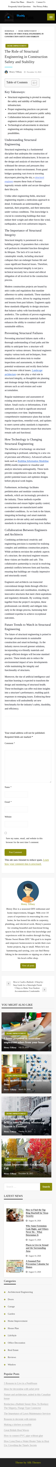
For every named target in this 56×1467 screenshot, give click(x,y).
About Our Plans (17, 2)
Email (8, 802)
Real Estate (13, 1350)
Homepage (9, 31)
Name (8, 787)
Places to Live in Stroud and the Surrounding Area (37, 1248)
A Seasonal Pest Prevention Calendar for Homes (37, 1264)
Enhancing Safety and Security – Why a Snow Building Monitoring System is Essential (24, 1122)
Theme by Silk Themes (28, 1462)
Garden (11, 1314)
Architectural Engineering (20, 1292)
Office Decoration (16, 1343)
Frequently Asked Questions (19, 6)
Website (8, 817)
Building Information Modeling (33, 461)
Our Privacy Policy (40, 6)
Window (12, 1364)
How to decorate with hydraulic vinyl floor (26, 1082)
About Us (30, 2)
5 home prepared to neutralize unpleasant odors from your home (24, 1040)
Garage (11, 1306)
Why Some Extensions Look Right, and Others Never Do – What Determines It (37, 1230)
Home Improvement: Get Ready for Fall (25, 1166)
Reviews (12, 1357)
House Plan (13, 1328)
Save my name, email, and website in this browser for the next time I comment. (24, 840)
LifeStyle (12, 1335)
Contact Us (40, 2)
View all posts (28, 965)
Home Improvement (27, 31)
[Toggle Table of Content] (32, 82)
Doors (11, 1299)
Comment (10, 743)
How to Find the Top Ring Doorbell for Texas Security (37, 1213)
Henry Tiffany (15, 72)
